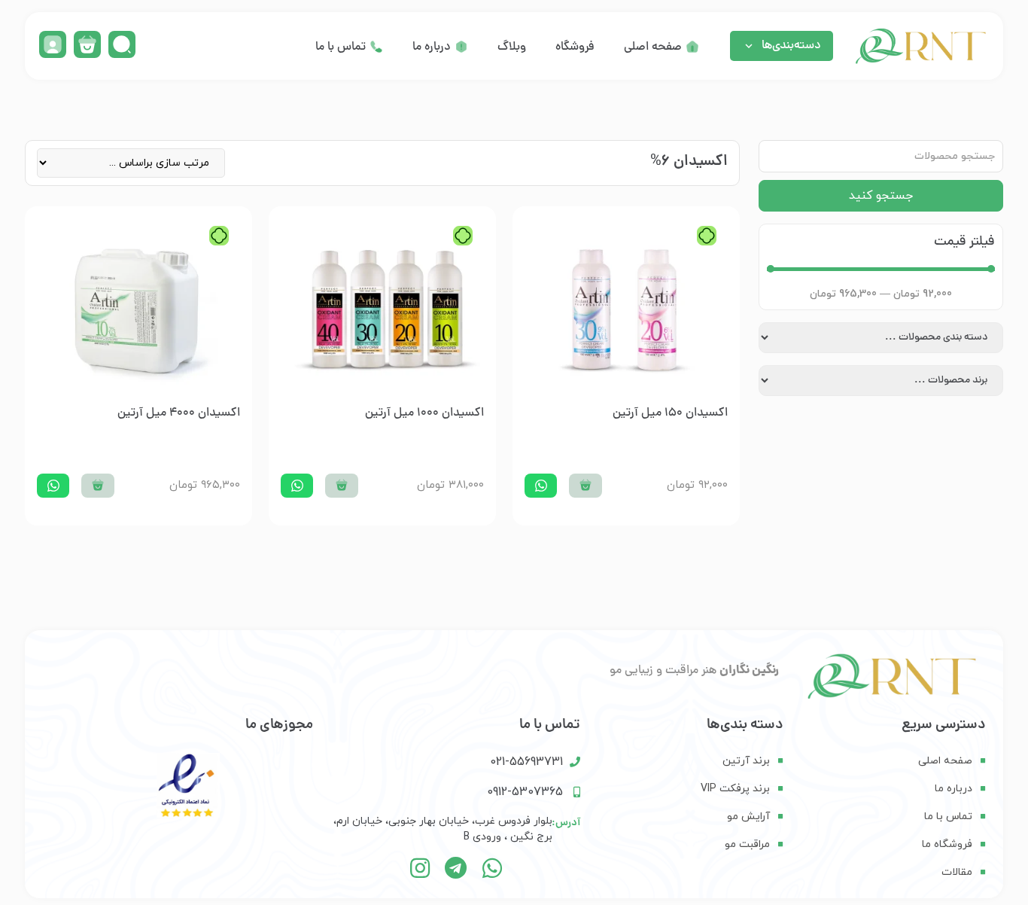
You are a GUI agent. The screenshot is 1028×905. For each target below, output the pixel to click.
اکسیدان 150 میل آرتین (670, 413)
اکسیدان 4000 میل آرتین (178, 413)
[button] (585, 486)
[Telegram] (456, 868)
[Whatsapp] (492, 868)
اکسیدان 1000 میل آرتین (424, 413)
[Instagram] (420, 868)
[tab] (661, 47)
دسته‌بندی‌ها (791, 46)
